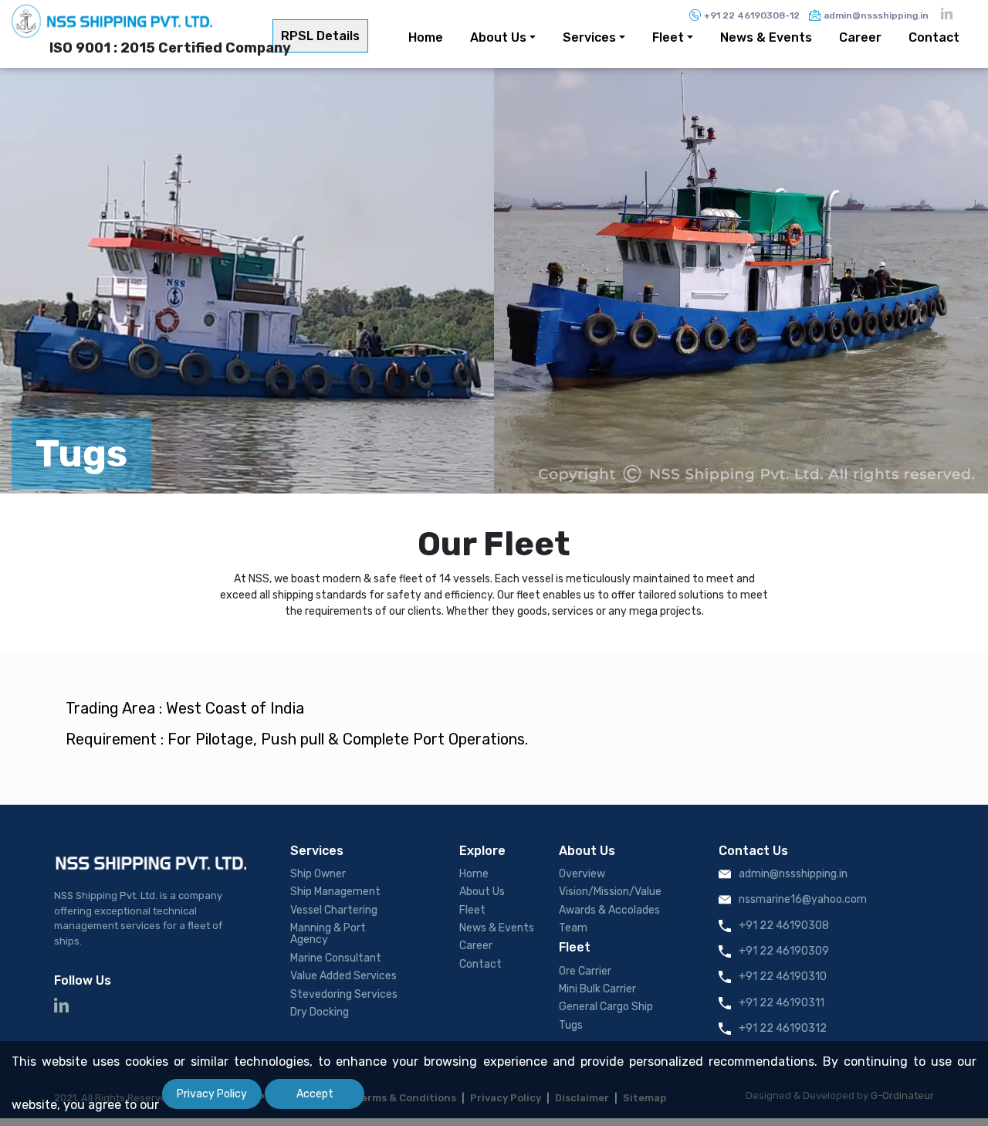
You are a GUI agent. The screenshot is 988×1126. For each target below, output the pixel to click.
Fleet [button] (668, 37)
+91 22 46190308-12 (752, 15)
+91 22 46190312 (783, 1029)
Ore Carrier (585, 971)
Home (425, 37)
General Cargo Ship (606, 1007)
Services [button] (589, 37)
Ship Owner (318, 874)
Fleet (472, 910)
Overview (582, 874)
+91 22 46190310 (783, 977)
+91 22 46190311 (781, 1003)
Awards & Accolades (609, 910)
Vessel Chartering (333, 910)
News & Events (766, 37)
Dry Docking (319, 1012)
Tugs (571, 1025)
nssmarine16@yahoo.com (803, 900)
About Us (482, 892)
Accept (314, 1094)
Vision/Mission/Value (610, 892)
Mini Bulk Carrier (597, 989)
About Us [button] (498, 37)
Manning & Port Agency (328, 934)
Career (860, 37)
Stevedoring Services (344, 995)
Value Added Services (343, 976)
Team (573, 928)
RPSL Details (320, 36)
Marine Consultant (335, 958)
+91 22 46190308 (784, 926)
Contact (933, 37)
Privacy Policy (212, 1094)
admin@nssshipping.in (876, 15)
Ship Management (335, 892)
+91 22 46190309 (784, 951)
